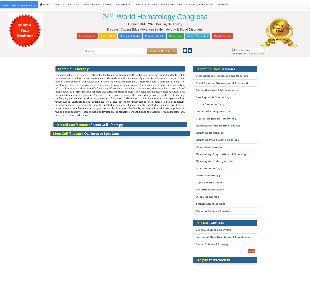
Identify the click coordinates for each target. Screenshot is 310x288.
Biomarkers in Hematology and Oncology (222, 75)
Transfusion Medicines (210, 203)
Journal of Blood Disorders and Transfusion (223, 237)
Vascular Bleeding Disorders (213, 211)
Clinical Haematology (210, 104)
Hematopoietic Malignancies (214, 161)
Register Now (108, 35)
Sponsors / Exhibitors (198, 4)
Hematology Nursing (209, 147)
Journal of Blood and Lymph (214, 229)
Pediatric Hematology (210, 189)
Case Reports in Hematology (213, 97)
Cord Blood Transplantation (213, 111)
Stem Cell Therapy (207, 196)
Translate (259, 53)
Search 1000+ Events (162, 51)
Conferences (90, 4)
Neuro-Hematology (208, 175)
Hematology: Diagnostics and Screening (221, 154)
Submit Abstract (87, 35)
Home (46, 4)
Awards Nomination (197, 35)
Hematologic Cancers (209, 132)
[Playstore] (185, 50)
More (251, 251)
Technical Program (144, 4)
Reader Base (175, 35)
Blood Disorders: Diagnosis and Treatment (222, 83)
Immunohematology (209, 168)
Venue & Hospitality (171, 4)
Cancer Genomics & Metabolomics (217, 90)
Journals (72, 4)
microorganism (79, 75)
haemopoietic (84, 105)
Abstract (107, 4)
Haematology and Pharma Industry (218, 125)
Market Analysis (222, 35)
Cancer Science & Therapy (212, 244)
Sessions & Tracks (130, 35)
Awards (220, 4)
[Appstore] (190, 50)
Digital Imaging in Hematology (216, 118)
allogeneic (75, 85)
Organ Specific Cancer (210, 182)
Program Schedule (154, 35)
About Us (59, 4)
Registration (123, 4)
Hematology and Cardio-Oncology (217, 139)
